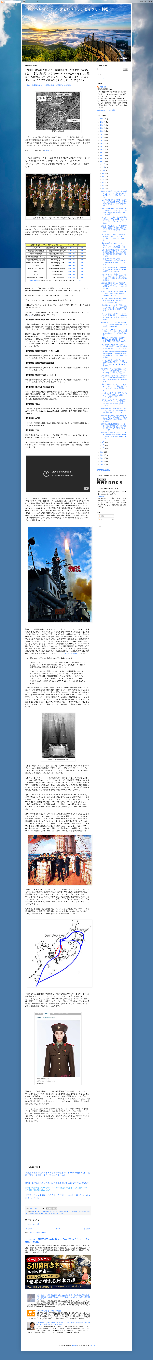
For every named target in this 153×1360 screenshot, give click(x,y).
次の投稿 (29, 1229)
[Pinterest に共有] (56, 1208)
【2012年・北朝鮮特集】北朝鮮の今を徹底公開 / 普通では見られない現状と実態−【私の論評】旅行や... (114, 340)
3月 (103, 442)
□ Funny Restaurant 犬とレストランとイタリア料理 (66, 9)
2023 (102, 128)
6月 (103, 182)
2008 (102, 461)
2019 (102, 140)
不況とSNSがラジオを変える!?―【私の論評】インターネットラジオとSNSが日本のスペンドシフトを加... (114, 261)
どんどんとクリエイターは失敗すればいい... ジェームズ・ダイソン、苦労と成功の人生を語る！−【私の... (113, 402)
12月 (104, 164)
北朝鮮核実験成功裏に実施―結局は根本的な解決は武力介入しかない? (57, 1183)
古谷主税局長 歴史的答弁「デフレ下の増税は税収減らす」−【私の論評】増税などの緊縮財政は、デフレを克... (114, 253)
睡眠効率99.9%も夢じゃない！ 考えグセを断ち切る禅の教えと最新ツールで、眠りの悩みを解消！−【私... (114, 435)
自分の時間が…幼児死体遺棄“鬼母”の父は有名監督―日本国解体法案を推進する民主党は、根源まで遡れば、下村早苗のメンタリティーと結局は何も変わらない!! (63, 1297)
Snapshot (100, 496)
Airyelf (74, 1345)
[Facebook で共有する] (53, 1208)
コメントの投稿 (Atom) (37, 1232)
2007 (102, 464)
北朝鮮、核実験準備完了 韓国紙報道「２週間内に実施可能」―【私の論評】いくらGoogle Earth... (114, 269)
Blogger (92, 1345)
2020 (102, 137)
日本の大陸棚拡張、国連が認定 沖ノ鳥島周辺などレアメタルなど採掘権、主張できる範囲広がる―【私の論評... (114, 211)
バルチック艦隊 (63, 1211)
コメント (103, 520)
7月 (103, 179)
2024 (102, 125)
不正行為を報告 (103, 470)
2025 (102, 122)
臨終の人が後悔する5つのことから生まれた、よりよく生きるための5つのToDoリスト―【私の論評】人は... (114, 194)
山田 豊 (103, 87)
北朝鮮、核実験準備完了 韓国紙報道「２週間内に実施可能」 (48, 85)
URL (81, 248)
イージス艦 (53, 1211)
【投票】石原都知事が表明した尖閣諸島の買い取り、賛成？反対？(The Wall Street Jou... (113, 300)
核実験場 (31, 1213)
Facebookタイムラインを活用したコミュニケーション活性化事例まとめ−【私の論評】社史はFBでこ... (114, 410)
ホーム (58, 1229)
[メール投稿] (43, 1208)
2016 (102, 149)
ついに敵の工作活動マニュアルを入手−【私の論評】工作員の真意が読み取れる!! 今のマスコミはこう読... (114, 346)
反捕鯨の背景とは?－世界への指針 (49, 1311)
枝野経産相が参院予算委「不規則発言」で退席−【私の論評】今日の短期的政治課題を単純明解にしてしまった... (114, 418)
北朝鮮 (61, 1213)
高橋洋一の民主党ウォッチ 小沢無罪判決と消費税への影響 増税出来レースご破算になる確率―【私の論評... (114, 228)
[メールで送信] (47, 1208)
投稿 (102, 516)
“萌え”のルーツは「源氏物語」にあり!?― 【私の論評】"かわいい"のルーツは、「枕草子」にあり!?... (113, 371)
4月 (103, 189)
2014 (102, 155)
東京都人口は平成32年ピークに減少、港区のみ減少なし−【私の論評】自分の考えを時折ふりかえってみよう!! (114, 426)
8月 (103, 176)
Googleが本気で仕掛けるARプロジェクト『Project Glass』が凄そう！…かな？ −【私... (114, 395)
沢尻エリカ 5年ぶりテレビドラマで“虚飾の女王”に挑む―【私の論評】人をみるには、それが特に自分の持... (114, 332)
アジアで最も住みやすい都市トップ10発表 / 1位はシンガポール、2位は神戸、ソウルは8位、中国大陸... (113, 237)
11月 (103, 167)
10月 (104, 170)
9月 (103, 173)
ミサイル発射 (73, 1211)
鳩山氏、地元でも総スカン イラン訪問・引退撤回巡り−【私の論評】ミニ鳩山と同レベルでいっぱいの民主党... (114, 316)
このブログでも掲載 (69, 653)
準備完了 (47, 1213)
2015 (102, 152)
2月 (103, 445)
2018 (102, 143)
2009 (102, 458)
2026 (102, 119)
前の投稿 (87, 1229)
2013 (102, 158)
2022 (102, 131)
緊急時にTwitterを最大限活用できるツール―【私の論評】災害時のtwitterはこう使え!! (113, 293)
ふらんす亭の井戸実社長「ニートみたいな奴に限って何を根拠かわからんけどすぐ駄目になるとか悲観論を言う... (114, 277)
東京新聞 (47, 150)
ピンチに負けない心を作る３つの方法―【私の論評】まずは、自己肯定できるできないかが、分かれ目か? (114, 202)
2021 (102, 134)
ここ (30, 315)
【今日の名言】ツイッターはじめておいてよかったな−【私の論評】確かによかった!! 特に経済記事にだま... (114, 387)
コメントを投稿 (33, 1224)
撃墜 (42, 1213)
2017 (102, 146)
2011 (102, 452)
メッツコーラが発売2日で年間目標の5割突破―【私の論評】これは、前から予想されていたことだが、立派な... (114, 220)
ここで (78, 280)
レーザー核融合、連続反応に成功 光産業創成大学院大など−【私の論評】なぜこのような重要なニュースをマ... (114, 363)
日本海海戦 (54, 1213)
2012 (102, 161)
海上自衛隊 (82, 1211)
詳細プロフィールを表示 (106, 110)
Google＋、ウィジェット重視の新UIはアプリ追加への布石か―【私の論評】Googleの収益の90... (114, 324)
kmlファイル (72, 248)
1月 (103, 448)
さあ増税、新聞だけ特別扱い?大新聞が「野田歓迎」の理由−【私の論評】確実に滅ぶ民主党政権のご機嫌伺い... (114, 354)
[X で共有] (51, 1208)
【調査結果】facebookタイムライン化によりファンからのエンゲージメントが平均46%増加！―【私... (114, 245)
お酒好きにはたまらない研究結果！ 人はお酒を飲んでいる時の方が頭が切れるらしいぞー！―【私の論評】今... (114, 285)
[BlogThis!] (49, 1208)
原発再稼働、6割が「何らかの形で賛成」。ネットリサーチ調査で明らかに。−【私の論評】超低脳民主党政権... (114, 378)
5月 (103, 185)
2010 (102, 455)
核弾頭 (37, 1213)
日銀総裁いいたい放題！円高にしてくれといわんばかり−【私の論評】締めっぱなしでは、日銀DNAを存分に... (114, 308)
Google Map (45, 1211)
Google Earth (34, 280)
